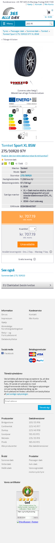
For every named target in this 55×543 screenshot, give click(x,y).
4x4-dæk (33, 464)
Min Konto (49, 4)
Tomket (44, 31)
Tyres (5, 31)
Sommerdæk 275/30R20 (13, 275)
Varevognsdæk (36, 468)
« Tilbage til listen (9, 39)
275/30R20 (26, 175)
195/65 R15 (34, 434)
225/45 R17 (34, 426)
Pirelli (4, 442)
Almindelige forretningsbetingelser (12, 327)
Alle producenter (9, 446)
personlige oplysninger (17, 394)
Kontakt (38, 4)
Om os (4, 314)
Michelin (5, 438)
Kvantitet (23, 229)
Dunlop (4, 430)
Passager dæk (17, 31)
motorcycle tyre (36, 472)
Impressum (6, 318)
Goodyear (6, 434)
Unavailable (27, 244)
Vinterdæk (6, 464)
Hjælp (30, 4)
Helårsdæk (6, 468)
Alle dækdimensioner (38, 446)
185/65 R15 (34, 442)
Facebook (9, 353)
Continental (6, 426)
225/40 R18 (34, 430)
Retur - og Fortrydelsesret (9, 333)
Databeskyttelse (9, 339)
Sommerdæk (33, 31)
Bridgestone (7, 422)
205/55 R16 (34, 422)
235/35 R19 (34, 438)
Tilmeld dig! (44, 407)
